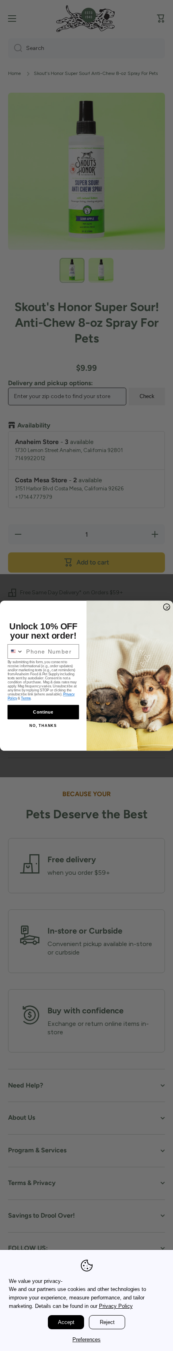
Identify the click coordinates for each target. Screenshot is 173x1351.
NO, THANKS (43, 725)
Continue (43, 711)
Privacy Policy (116, 1306)
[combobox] (15, 651)
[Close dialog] (166, 606)
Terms (26, 698)
